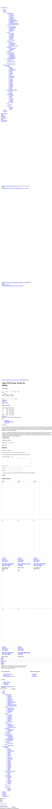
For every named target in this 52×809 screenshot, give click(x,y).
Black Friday (35, 676)
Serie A (6, 713)
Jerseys (6, 186)
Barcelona (10, 710)
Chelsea (9, 697)
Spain (9, 760)
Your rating (4, 456)
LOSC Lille (10, 726)
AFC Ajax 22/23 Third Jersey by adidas (39, 564)
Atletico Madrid (11, 709)
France (9, 753)
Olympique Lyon (11, 725)
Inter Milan (10, 718)
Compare (4, 795)
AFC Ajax (17, 186)
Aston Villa (10, 696)
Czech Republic (11, 751)
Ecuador (9, 782)
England (9, 752)
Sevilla (9, 712)
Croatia (9, 754)
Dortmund (10, 730)
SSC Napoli (10, 721)
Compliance (5, 684)
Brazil (9, 778)
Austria (9, 748)
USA (9, 773)
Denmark (9, 766)
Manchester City (11, 701)
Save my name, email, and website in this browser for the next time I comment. (19, 472)
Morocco (9, 789)
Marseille (9, 723)
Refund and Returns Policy (8, 676)
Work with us (6, 683)
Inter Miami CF (11, 745)
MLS (6, 744)
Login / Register (6, 796)
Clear (5, 393)
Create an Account (3, 805)
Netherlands (10, 757)
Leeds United (10, 699)
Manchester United (11, 702)
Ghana (9, 790)
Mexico (9, 774)
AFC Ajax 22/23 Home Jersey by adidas (8, 564)
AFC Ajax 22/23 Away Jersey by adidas (8, 653)
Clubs (9, 186)
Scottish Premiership (9, 739)
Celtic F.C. (10, 740)
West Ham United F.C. (12, 704)
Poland (9, 763)
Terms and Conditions (7, 674)
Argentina (10, 777)
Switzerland (10, 758)
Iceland (9, 767)
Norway (9, 765)
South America (8, 775)
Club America (10, 743)
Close (1, 799)
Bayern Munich (11, 729)
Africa (6, 787)
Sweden (9, 761)
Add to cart (4, 400)
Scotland (9, 762)
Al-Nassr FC (10, 737)
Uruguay (9, 783)
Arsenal (9, 695)
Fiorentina (10, 717)
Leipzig (9, 731)
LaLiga (6, 706)
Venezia (9, 720)
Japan (9, 786)
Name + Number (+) (8, 395)
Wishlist (34, 675)
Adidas (19, 417)
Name (3, 468)
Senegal (9, 788)
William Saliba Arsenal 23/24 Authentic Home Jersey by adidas (14, 282)
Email (3, 470)
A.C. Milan (10, 714)
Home (3, 186)
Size (3, 392)
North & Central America (10, 771)
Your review (5, 465)
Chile (9, 779)
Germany (9, 755)
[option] (5, 391)
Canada (9, 772)
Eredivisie (12, 186)
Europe (6, 747)
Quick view (4, 559)
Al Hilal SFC (10, 736)
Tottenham (10, 703)
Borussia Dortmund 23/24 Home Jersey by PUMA (12, 379)
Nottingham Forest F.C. (12, 705)
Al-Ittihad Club (11, 738)
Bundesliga (7, 728)
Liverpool (10, 700)
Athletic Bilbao (11, 708)
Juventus (9, 719)
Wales (9, 770)
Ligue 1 (6, 722)
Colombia (10, 780)
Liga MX (7, 741)
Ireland (9, 769)
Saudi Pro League (8, 735)
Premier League (8, 694)
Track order (34, 674)
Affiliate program (6, 682)
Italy (8, 756)
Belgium (9, 749)
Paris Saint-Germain (12, 727)
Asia (6, 784)
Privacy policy (6, 675)
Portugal (9, 764)
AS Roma (10, 716)
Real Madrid (10, 711)
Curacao (9, 781)
